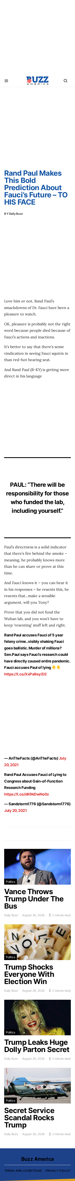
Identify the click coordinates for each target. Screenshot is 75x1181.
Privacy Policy (58, 1170)
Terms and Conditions (23, 1170)
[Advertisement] (37, 37)
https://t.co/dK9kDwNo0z (26, 794)
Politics (10, 881)
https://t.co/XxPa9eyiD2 (25, 674)
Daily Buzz (16, 213)
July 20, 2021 (15, 810)
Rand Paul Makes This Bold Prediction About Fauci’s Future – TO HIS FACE (36, 187)
